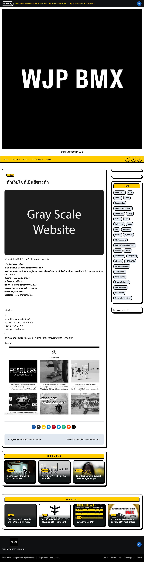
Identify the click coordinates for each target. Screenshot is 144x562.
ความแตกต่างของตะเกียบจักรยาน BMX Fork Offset (123, 520)
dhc (126, 219)
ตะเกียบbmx (119, 293)
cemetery (119, 214)
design (10, 175)
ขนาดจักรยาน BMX (85, 522)
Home (6, 159)
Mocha (117, 235)
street (118, 250)
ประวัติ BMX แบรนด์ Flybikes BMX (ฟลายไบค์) (54, 520)
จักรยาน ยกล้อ (120, 277)
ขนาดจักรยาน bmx (122, 266)
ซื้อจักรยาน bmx (121, 287)
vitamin (118, 261)
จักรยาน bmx (120, 272)
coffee (117, 219)
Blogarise (42, 558)
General (15, 159)
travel (127, 250)
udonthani (119, 256)
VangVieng (132, 256)
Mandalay (126, 229)
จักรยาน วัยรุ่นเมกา (121, 282)
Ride (25, 159)
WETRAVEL (130, 261)
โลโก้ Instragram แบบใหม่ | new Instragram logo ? (88, 477)
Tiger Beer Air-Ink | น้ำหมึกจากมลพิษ (25, 439)
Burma (117, 198)
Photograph (37, 159)
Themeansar (54, 558)
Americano (119, 193)
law (116, 229)
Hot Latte (119, 224)
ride (44, 515)
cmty (130, 214)
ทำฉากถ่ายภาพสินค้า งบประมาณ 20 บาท (82, 439)
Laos (130, 224)
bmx (130, 193)
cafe (127, 198)
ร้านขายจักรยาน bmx (122, 298)
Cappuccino (120, 203)
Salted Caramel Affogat (124, 245)
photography (120, 240)
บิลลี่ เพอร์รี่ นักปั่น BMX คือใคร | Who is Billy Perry (19, 520)
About (49, 159)
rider (11, 515)
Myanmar (128, 235)
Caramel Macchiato (123, 208)
